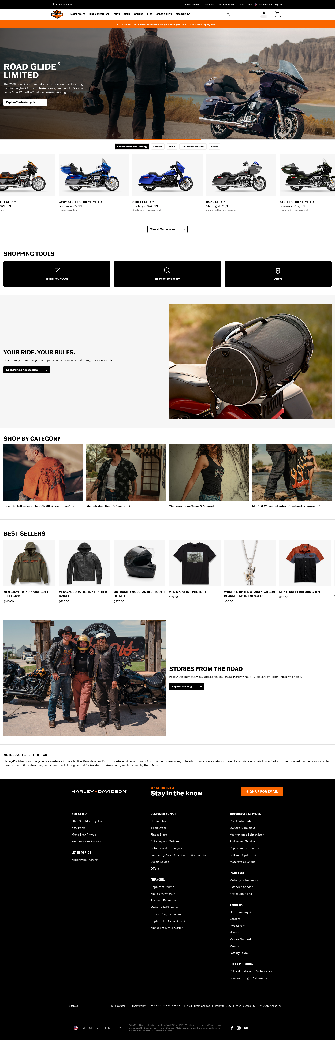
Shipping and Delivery (165, 841)
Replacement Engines (244, 848)
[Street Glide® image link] (167, 175)
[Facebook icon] (232, 1028)
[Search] (239, 14)
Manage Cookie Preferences (166, 1005)
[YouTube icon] (246, 1028)
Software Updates (241, 855)
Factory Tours (239, 953)
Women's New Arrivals (86, 841)
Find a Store (159, 834)
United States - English (270, 4)
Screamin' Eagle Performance (249, 978)
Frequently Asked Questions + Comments (178, 855)
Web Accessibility (245, 1005)
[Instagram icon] (239, 1028)
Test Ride (209, 4)
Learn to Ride (192, 4)
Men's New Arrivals (84, 834)
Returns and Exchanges (166, 848)
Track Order (246, 4)
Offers (155, 868)
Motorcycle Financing (165, 907)
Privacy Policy (138, 1005)
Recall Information (242, 821)
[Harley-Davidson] (108, 791)
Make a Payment (162, 893)
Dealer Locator (226, 4)
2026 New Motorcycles (87, 821)
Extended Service (241, 887)
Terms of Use (118, 1005)
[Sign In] (264, 14)
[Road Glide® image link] (241, 175)
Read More (151, 765)
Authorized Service (242, 841)
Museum (235, 946)
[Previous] (318, 131)
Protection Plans (241, 893)
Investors (236, 925)
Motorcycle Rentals (242, 861)
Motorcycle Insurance (244, 880)
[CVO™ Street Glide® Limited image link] (94, 175)
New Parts (78, 827)
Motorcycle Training (85, 859)
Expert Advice (160, 861)
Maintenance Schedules (246, 834)
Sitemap (73, 1005)
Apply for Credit (161, 887)
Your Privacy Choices (198, 1005)
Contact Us (158, 821)
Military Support (240, 939)
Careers (235, 919)
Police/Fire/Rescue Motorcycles (251, 971)
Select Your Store (64, 4)
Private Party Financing (166, 914)
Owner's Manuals (241, 827)
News (233, 932)
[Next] (328, 131)
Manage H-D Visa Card (166, 927)
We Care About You (270, 1005)
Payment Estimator (163, 900)
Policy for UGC (223, 1005)
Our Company (239, 912)
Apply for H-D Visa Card (167, 921)
